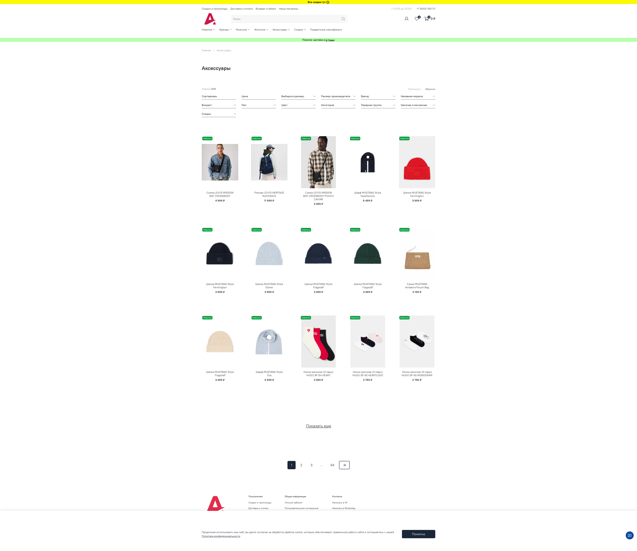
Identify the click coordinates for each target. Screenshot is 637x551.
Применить (414, 89)
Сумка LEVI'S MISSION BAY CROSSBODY (220, 194)
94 (332, 465)
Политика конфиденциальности (221, 536)
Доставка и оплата (241, 8)
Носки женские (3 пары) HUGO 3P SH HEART (318, 373)
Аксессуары (280, 29)
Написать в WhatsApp (343, 508)
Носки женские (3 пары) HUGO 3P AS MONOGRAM (417, 373)
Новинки (207, 29)
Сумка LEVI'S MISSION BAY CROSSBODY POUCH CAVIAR (318, 196)
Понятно (418, 534)
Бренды (224, 29)
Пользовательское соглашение (301, 508)
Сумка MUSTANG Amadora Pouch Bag (417, 285)
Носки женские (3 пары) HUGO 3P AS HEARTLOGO (368, 373)
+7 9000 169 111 (426, 8)
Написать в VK (340, 502)
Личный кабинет (293, 502)
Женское (259, 29)
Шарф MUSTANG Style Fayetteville (367, 194)
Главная (206, 50)
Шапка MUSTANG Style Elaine (269, 285)
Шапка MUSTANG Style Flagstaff (318, 285)
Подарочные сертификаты (326, 29)
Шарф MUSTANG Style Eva (269, 373)
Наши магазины (288, 8)
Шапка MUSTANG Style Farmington (417, 194)
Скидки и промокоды (214, 8)
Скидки (298, 29)
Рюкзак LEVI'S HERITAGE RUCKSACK (269, 194)
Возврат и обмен (266, 8)
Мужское (241, 29)
